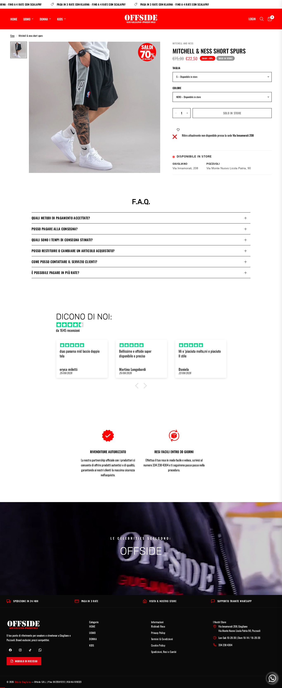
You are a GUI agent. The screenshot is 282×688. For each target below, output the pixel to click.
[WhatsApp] (40, 650)
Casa (12, 35)
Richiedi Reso (158, 626)
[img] (143, 324)
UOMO (26, 19)
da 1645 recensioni (68, 330)
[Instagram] (20, 650)
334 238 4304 (225, 645)
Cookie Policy (158, 645)
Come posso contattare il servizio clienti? (64, 261)
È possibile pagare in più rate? (55, 272)
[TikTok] (30, 650)
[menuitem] (15, 19)
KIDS (60, 19)
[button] (138, 385)
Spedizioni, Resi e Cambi (163, 652)
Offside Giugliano (23, 681)
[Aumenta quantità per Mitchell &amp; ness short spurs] (187, 113)
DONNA (44, 19)
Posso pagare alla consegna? (55, 228)
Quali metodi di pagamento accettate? (61, 217)
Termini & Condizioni (162, 639)
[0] (269, 19)
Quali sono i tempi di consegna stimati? (62, 239)
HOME (13, 19)
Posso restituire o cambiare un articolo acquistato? (73, 250)
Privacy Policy (158, 633)
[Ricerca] (262, 19)
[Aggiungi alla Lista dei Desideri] (178, 129)
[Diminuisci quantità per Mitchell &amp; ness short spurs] (176, 113)
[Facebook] (10, 650)
